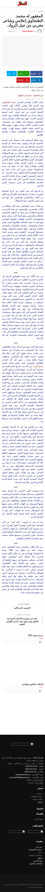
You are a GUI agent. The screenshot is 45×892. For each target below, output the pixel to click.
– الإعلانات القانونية (36, 864)
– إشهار (40, 858)
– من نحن (39, 847)
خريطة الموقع (39, 887)
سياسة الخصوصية (9, 884)
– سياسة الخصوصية (36, 850)
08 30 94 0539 (31, 766)
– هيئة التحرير (38, 861)
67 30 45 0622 (31, 769)
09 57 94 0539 (30, 772)
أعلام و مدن (31, 11)
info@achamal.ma (23, 775)
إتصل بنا (18, 884)
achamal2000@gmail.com (19, 777)
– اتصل (40, 802)
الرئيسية (40, 11)
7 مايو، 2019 (12, 31)
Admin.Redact (27, 31)
